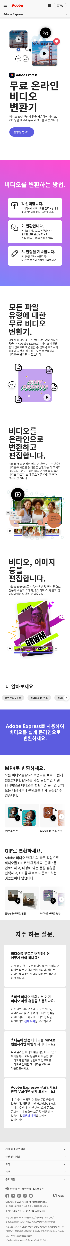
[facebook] (7, 1196)
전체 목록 (29, 1021)
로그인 (60, 5)
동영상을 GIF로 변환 (15, 913)
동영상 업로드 (22, 132)
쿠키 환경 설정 (40, 1206)
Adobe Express (13, 14)
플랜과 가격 (29, 1116)
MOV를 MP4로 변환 (51, 830)
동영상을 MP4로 (39, 697)
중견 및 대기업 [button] (12, 1156)
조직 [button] (7, 1164)
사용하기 (22, 812)
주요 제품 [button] (10, 1179)
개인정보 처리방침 (13, 1206)
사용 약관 (27, 1206)
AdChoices (40, 1210)
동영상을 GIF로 (13, 697)
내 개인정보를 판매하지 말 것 (17, 1210)
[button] (49, 5)
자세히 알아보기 (22, 819)
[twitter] (19, 1196)
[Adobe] (17, 5)
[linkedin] (25, 1196)
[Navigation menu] (5, 5)
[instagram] (13, 1196)
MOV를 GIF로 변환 (50, 913)
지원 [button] (7, 1171)
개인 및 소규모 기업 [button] (15, 1149)
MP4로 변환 (11, 830)
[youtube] (31, 1196)
